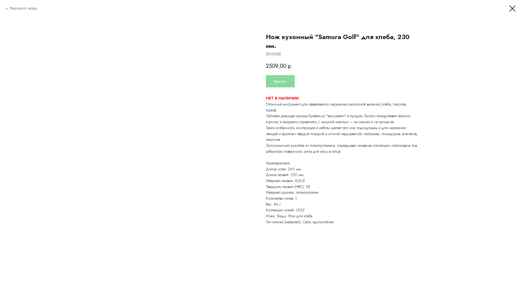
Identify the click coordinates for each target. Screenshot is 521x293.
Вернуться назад (23, 8)
